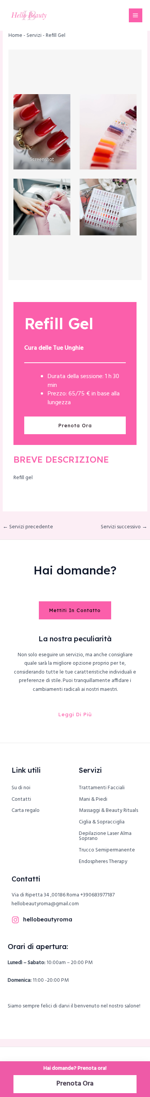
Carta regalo (26, 811)
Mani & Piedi (93, 799)
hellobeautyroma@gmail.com (45, 904)
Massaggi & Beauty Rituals (108, 811)
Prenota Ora (75, 1083)
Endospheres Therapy (103, 862)
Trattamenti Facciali (102, 788)
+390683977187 (97, 895)
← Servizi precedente (28, 527)
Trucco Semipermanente (107, 850)
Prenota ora (75, 425)
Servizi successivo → (124, 527)
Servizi (34, 36)
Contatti (21, 799)
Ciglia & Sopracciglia (102, 822)
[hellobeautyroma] (15, 920)
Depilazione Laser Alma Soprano (105, 836)
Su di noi (21, 788)
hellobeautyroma (47, 919)
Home (15, 36)
